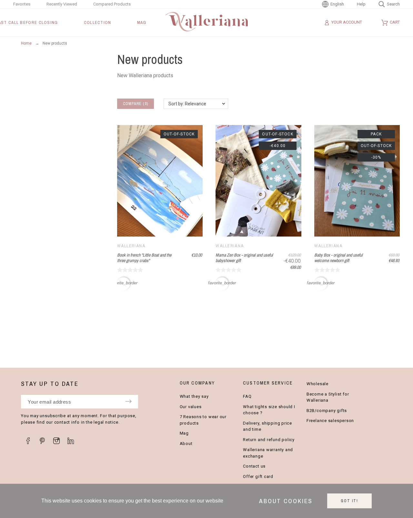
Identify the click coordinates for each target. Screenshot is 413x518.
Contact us (254, 466)
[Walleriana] (206, 23)
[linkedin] (70, 441)
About (186, 443)
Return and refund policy (269, 439)
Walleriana (131, 246)
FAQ (247, 396)
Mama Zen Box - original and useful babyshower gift (244, 257)
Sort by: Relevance (187, 103)
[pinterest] (42, 441)
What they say (194, 396)
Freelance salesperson (330, 420)
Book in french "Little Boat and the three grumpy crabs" (144, 257)
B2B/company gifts (327, 410)
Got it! (349, 500)
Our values (191, 406)
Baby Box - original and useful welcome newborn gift (338, 257)
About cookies (286, 501)
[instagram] (56, 441)
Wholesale (317, 383)
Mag (184, 433)
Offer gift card (258, 476)
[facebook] (28, 441)
